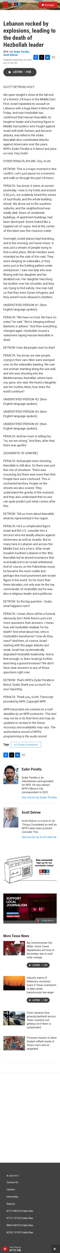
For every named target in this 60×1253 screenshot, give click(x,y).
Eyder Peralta (21, 51)
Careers (11, 1189)
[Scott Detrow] (10, 818)
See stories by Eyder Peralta (39, 797)
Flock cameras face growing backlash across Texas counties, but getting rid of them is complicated (41, 1020)
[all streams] (55, 1249)
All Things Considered (26, 744)
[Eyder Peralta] (10, 774)
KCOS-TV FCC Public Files (20, 1232)
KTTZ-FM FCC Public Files (20, 1211)
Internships (12, 1197)
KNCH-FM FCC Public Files (20, 1225)
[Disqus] (30, 1117)
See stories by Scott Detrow (39, 837)
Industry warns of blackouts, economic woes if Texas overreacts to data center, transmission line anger (41, 985)
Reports (11, 1204)
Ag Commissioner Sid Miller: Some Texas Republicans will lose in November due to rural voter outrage (40, 950)
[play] (5, 1248)
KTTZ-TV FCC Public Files (20, 1218)
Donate (49, 5)
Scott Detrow (10, 54)
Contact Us (12, 1182)
